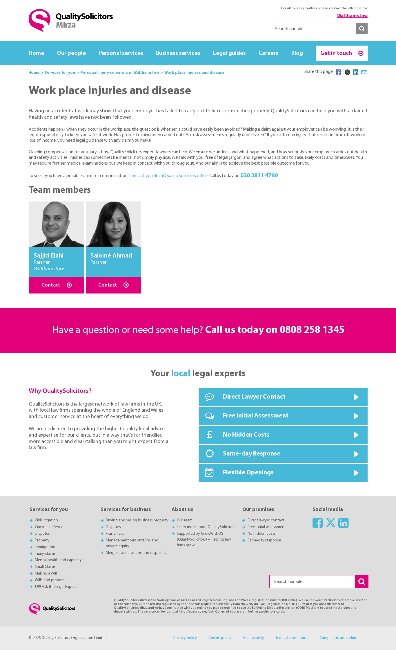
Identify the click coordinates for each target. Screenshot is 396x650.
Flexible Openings (248, 473)
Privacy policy (185, 638)
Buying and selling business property (137, 520)
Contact (51, 285)
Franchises (115, 534)
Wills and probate (50, 580)
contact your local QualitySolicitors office (168, 176)
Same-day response (264, 540)
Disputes (42, 534)
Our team (184, 520)
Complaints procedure (338, 638)
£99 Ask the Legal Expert (55, 587)
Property (42, 540)
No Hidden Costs (246, 435)
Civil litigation (46, 520)
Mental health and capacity (58, 560)
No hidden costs (262, 534)
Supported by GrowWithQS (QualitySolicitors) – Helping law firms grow (204, 540)
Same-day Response (251, 454)
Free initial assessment (267, 527)
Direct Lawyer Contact (254, 397)
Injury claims (45, 554)
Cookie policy (219, 638)
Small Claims (45, 567)
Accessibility (253, 638)
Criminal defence (49, 527)
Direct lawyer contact (266, 520)
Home (36, 53)
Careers (268, 53)
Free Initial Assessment (255, 416)
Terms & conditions (291, 638)
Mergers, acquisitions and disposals (136, 553)
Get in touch (336, 53)
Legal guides (229, 53)
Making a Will (46, 573)
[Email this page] (364, 72)
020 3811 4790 (259, 175)
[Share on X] (347, 72)
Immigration (45, 547)
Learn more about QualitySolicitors (206, 527)
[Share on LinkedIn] (356, 72)
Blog (297, 53)
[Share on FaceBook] (338, 72)
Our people (71, 53)
